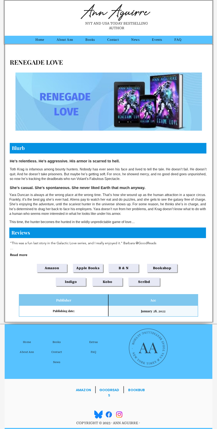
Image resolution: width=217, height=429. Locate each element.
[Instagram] (119, 414)
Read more (18, 255)
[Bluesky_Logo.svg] (98, 414)
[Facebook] (109, 414)
